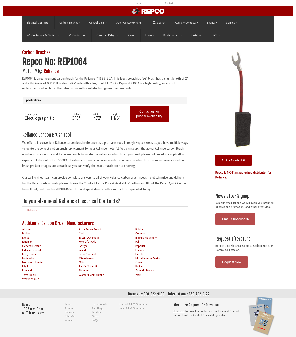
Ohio (82, 262)
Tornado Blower (144, 270)
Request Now (231, 262)
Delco (25, 237)
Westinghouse (30, 279)
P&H (25, 266)
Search (161, 22)
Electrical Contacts (39, 22)
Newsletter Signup (232, 196)
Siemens (84, 270)
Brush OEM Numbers (131, 308)
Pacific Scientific (88, 266)
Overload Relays (107, 35)
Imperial (140, 246)
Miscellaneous (87, 258)
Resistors (197, 35)
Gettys (83, 246)
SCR (216, 35)
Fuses (149, 35)
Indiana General (31, 250)
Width (96, 114)
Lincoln (139, 254)
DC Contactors (78, 35)
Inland (82, 250)
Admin (69, 320)
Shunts (212, 22)
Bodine (26, 233)
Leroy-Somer (30, 254)
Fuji (137, 241)
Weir (138, 275)
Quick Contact (232, 160)
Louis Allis (28, 258)
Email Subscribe (234, 219)
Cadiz (82, 233)
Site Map (70, 316)
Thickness (77, 114)
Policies (69, 312)
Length (114, 114)
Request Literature (233, 239)
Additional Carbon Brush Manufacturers (58, 223)
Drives (132, 35)
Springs (231, 22)
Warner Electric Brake (91, 275)
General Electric (31, 246)
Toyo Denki (29, 275)
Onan (138, 262)
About (139, 3)
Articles (96, 312)
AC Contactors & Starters (43, 35)
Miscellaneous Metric (148, 258)
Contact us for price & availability (149, 113)
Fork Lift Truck (87, 241)
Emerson (27, 241)
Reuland (27, 270)
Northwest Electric (33, 262)
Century (140, 233)
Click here (178, 311)
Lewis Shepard (87, 254)
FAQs (95, 320)
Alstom (26, 229)
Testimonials (99, 304)
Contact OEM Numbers (133, 304)
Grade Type (31, 114)
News (95, 316)
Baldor (139, 229)
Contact (169, 3)
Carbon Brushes (69, 22)
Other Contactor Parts (130, 22)
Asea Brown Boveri (90, 229)
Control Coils (98, 22)
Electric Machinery (146, 237)
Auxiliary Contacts (186, 22)
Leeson (139, 250)
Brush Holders (172, 35)
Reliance (51, 71)
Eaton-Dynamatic (89, 237)
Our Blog (97, 308)
